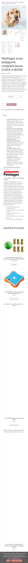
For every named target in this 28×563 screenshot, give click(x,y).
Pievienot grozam (11, 104)
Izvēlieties (14, 264)
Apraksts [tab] (5, 115)
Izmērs (3, 96)
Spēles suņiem (9, 2)
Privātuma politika (17, 560)
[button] (24, 7)
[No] (26, 557)
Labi (8, 560)
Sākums (3, 2)
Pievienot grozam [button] (14, 299)
